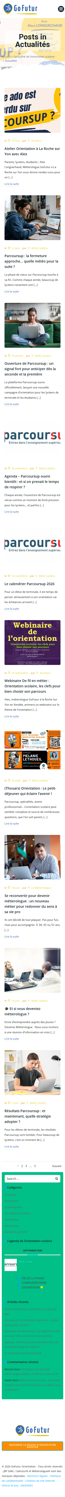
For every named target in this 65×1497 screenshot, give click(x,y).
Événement (11, 1201)
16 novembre (19, 576)
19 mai (16, 140)
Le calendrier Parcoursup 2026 (23, 1353)
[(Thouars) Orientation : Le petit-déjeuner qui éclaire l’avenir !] (32, 750)
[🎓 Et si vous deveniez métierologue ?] (32, 970)
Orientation (11, 1219)
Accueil (6, 56)
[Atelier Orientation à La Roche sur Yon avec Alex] (32, 110)
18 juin (16, 887)
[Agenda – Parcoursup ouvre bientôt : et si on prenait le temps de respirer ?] (32, 437)
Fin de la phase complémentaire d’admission (34, 1282)
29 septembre (20, 673)
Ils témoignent (13, 1207)
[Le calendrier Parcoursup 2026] (32, 545)
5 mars (16, 248)
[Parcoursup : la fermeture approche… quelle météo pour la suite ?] (32, 217)
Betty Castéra (39, 248)
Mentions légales (37, 1476)
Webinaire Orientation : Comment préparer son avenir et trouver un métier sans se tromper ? (32, 1384)
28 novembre (19, 468)
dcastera (36, 140)
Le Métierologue (41, 887)
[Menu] (61, 9)
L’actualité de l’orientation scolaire (34, 56)
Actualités (10, 1194)
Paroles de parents (16, 1232)
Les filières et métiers (17, 1213)
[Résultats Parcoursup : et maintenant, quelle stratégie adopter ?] (32, 1072)
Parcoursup (11, 1225)
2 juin (15, 1103)
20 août (16, 780)
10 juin (16, 1000)
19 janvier (17, 355)
